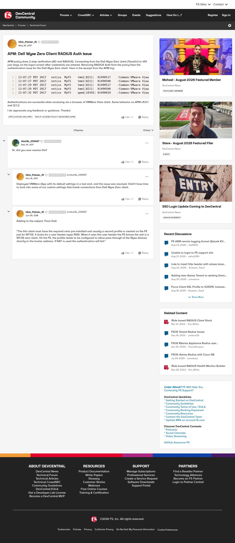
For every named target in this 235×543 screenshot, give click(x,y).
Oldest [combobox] (148, 130)
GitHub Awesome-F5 (177, 442)
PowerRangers (196, 347)
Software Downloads (141, 482)
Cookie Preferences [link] (168, 529)
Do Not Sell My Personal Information (135, 529)
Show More (198, 297)
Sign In (226, 15)
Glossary (94, 478)
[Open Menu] (229, 25)
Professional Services (141, 475)
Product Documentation (94, 471)
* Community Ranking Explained (184, 410)
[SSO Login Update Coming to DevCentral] (196, 183)
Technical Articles (47, 478)
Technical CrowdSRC (47, 482)
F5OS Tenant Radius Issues (188, 331)
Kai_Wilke (193, 324)
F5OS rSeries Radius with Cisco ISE (193, 354)
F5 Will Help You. (183, 387)
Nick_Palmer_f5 (28, 42)
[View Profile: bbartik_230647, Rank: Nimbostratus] (15, 143)
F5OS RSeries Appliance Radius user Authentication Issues (193, 343)
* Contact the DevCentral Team (183, 416)
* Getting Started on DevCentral (183, 400)
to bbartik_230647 (77, 175)
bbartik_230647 (30, 141)
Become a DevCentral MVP (47, 496)
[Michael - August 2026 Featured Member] (196, 56)
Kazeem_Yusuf (197, 267)
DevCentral (8, 25)
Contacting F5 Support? (179, 390)
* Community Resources (178, 413)
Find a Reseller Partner (188, 471)
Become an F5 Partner (188, 478)
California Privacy (104, 529)
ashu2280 (193, 256)
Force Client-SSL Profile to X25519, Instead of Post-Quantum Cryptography (197, 286)
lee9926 (193, 245)
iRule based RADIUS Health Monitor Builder (198, 366)
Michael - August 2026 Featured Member (191, 80)
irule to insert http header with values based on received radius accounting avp (198, 264)
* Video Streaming (175, 436)
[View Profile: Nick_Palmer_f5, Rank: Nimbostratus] (12, 43)
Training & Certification (94, 493)
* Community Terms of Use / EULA (185, 406)
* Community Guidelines (179, 403)
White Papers (94, 475)
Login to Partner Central (188, 482)
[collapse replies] (4, 141)
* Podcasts (170, 429)
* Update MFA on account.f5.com (184, 420)
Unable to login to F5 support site (192, 252)
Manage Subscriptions (141, 471)
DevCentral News (171, 85)
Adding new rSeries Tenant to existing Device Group (199, 275)
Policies (77, 529)
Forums (22, 25)
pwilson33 (193, 335)
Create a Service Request (141, 478)
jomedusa (194, 279)
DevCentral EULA (47, 489)
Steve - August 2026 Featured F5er (187, 143)
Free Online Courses (94, 489)
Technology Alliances (188, 475)
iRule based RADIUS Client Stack (191, 320)
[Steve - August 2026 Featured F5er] (196, 120)
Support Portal (141, 485)
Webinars (94, 485)
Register (213, 15)
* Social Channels (175, 433)
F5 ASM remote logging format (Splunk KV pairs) (197, 241)
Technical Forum (38, 25)
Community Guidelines (47, 485)
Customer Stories (94, 482)
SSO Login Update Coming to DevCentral (191, 206)
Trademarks (63, 529)
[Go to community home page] (19, 15)
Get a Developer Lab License (47, 493)
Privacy (88, 529)
